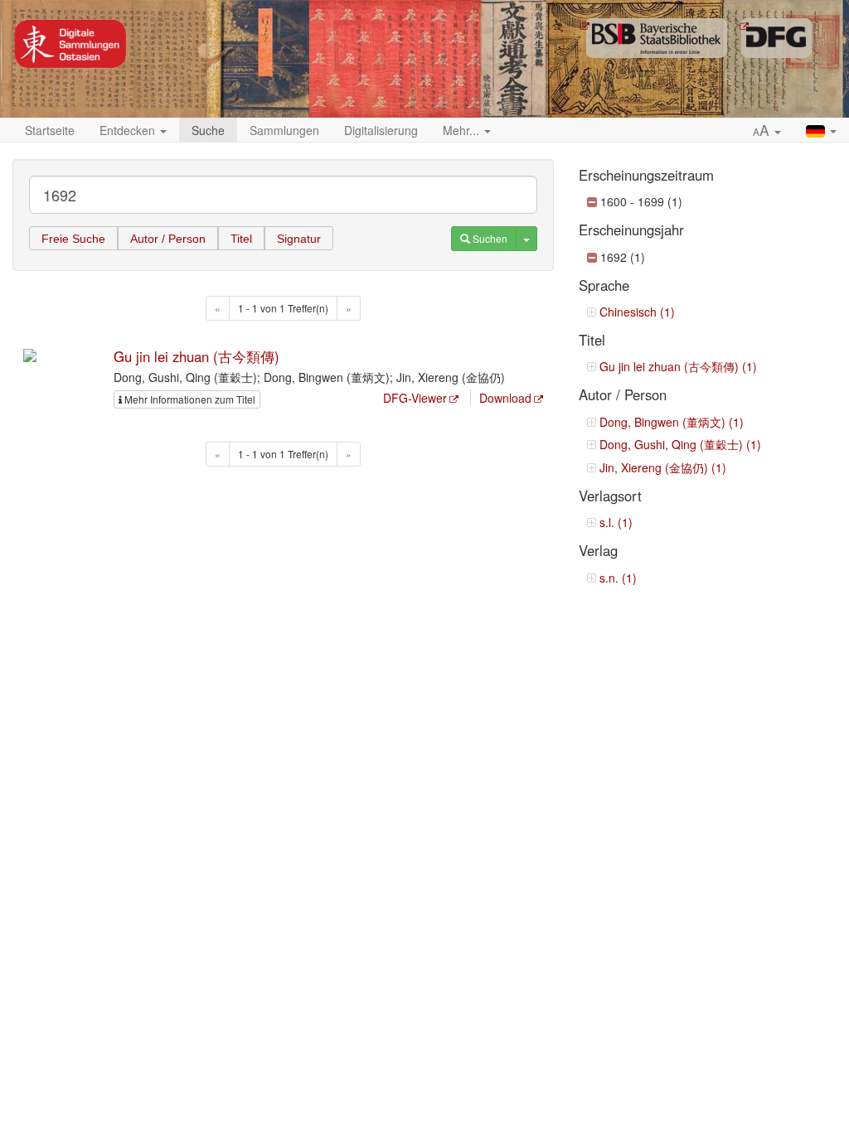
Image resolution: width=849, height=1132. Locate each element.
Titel (241, 238)
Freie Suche (73, 238)
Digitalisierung (381, 130)
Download (505, 397)
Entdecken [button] (128, 130)
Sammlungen (284, 130)
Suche (208, 130)
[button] (766, 131)
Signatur (299, 238)
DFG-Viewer (415, 397)
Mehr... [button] (463, 130)
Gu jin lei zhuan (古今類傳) (196, 356)
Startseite (50, 130)
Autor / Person (168, 238)
